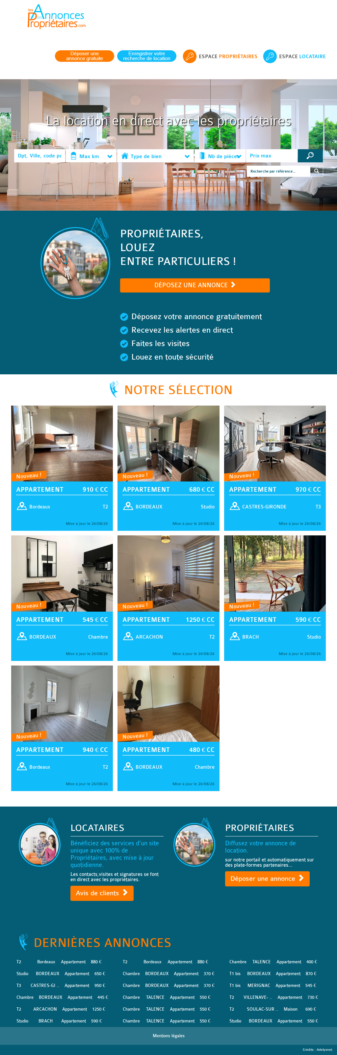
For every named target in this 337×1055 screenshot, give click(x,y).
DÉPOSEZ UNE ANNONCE (191, 285)
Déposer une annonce (263, 878)
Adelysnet (324, 1050)
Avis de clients (98, 893)
